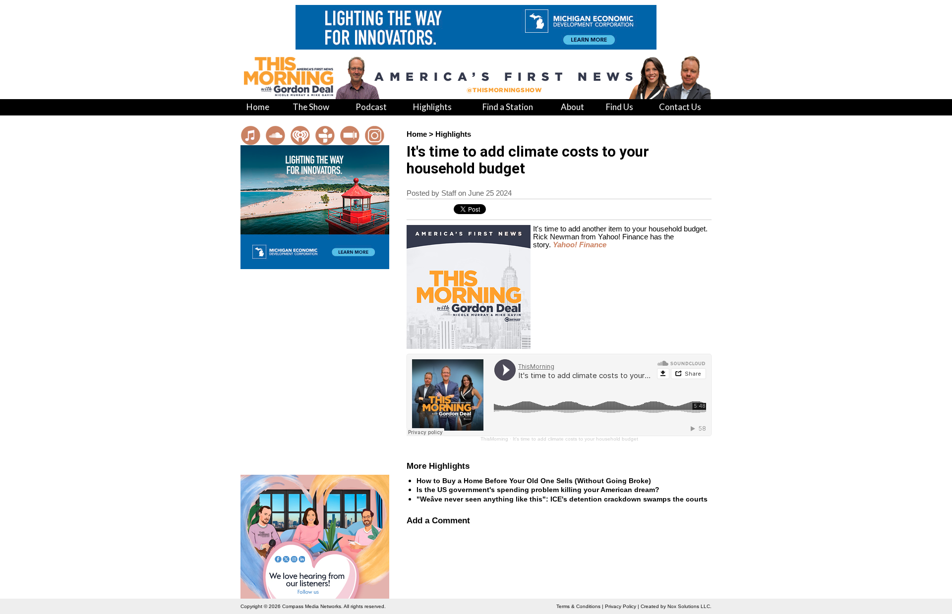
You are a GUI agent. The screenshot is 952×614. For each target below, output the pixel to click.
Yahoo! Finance (579, 245)
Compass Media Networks (311, 606)
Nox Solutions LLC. (689, 606)
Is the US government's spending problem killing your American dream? (537, 490)
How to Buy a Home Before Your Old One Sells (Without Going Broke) (533, 481)
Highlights (453, 134)
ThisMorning (494, 439)
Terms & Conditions (578, 606)
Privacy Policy (620, 606)
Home (417, 134)
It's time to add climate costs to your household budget (575, 439)
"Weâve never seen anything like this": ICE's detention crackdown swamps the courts (562, 499)
